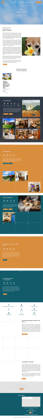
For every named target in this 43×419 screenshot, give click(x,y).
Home (8, 2)
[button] (16, 2)
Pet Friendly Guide (28, 2)
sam (5, 91)
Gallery (33, 2)
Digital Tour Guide (21, 2)
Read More (4, 90)
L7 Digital (28, 417)
